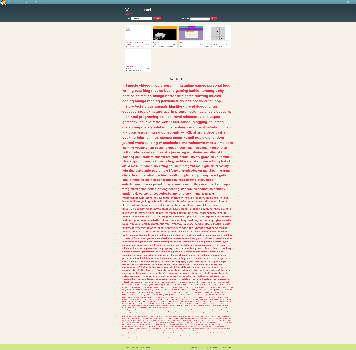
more (149, 328)
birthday (137, 248)
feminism (220, 270)
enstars (154, 308)
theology (167, 310)
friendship (179, 306)
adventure (153, 258)
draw (194, 287)
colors (126, 303)
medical (124, 299)
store (224, 284)
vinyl (226, 322)
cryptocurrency (167, 326)
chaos (172, 322)
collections (183, 330)
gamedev (129, 121)
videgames (168, 335)
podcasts (150, 301)
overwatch (185, 328)
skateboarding (161, 241)
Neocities (127, 347)
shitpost (124, 322)
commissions (208, 161)
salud (178, 297)
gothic (199, 238)
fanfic (131, 241)
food (226, 85)
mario (131, 287)
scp (213, 326)
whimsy (227, 248)
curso (205, 310)
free (177, 244)
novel (190, 284)
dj (133, 289)
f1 (165, 284)
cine (172, 261)
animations (188, 241)
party (206, 326)
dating (214, 330)
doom (195, 292)
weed (133, 297)
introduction (161, 254)
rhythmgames (125, 324)
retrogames (129, 310)
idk (124, 132)
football (225, 157)
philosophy (201, 106)
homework (200, 310)
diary (126, 126)
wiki (206, 238)
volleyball (204, 273)
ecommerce (205, 282)
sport (156, 170)
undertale (128, 209)
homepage (151, 303)
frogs (142, 310)
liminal (227, 312)
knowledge (164, 306)
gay (156, 197)
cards (145, 316)
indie (164, 170)
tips (151, 335)
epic (189, 297)
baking (220, 152)
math (216, 147)
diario (129, 335)
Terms (221, 347)
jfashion (215, 258)
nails (123, 310)
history (128, 106)
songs (228, 270)
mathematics (217, 251)
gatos (201, 216)
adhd (177, 324)
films (183, 142)
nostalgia (202, 137)
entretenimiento (165, 333)
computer (148, 205)
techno (194, 297)
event (180, 294)
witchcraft (141, 224)
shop (217, 209)
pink (169, 126)
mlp (124, 212)
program (189, 166)
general (224, 308)
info (201, 220)
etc (189, 152)
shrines (150, 316)
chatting (226, 297)
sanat (212, 320)
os (158, 322)
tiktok (221, 297)
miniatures (197, 335)
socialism (200, 297)
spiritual (134, 333)
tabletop (151, 299)
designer (214, 333)
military (218, 324)
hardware (211, 294)
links (131, 258)
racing (134, 306)
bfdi (175, 267)
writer (188, 314)
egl (227, 303)
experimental (213, 216)
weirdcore (188, 205)
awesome (171, 282)
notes (180, 316)
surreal (156, 310)
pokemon (216, 121)
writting (131, 303)
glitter (137, 322)
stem (170, 328)
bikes (224, 320)
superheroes (225, 316)
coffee (183, 201)
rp (222, 258)
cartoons (194, 126)
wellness (161, 310)
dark (188, 264)
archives (214, 316)
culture (158, 152)
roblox (145, 111)
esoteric (202, 316)
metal (207, 170)
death (175, 276)
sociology (188, 299)
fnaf (208, 197)
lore (207, 205)
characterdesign (130, 261)
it (178, 201)
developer (196, 244)
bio (220, 248)
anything (193, 220)
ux (164, 318)
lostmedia (167, 322)
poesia (217, 310)
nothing (182, 220)
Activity (24, 2)
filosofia (136, 326)
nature (157, 111)
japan (184, 209)
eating (129, 306)
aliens (173, 241)
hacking (189, 197)
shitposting (184, 310)
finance (126, 231)
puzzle (184, 234)
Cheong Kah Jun (131, 66)
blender (198, 258)
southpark (139, 297)
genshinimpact (207, 312)
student (223, 278)
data (180, 264)
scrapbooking (198, 308)
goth (136, 161)
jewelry (139, 276)
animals (161, 106)
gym (211, 238)
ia (207, 322)
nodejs (133, 46)
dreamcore (165, 258)
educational (127, 281)
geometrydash (155, 333)
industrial (148, 326)
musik (182, 333)
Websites (11, 2)
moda (149, 209)
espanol (140, 330)
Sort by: (127, 18)
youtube (157, 126)
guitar (223, 175)
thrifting (157, 303)
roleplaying (181, 261)
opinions (208, 335)
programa (135, 308)
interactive (161, 251)
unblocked (173, 289)
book (131, 212)
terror (124, 308)
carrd (174, 258)
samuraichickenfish (212, 44)
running (126, 270)
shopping (207, 209)
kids (186, 318)
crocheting (169, 312)
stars (201, 264)
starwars (163, 287)
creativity (222, 166)
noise (133, 270)
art (124, 85)
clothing (226, 209)
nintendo (192, 212)
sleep (182, 227)
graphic (156, 276)
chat (134, 216)
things (164, 281)
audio (174, 264)
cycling (174, 314)
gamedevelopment (217, 227)
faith (148, 335)
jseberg (129, 44)
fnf (145, 258)
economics (229, 299)
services (125, 292)
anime (189, 85)
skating (150, 289)
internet (143, 137)
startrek (184, 320)
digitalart (208, 166)
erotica (134, 316)
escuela (140, 292)
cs (130, 324)
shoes (169, 303)
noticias (134, 324)
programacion (186, 111)
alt (184, 264)
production (157, 273)
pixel (220, 264)
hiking (218, 241)
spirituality (176, 197)
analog (216, 299)
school (185, 121)
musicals (214, 254)
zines (167, 184)
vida (145, 303)
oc (183, 132)
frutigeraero (171, 227)
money (209, 220)
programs (129, 320)
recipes (125, 264)
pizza (125, 258)
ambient (182, 308)
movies (157, 90)
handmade (172, 320)
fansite (195, 264)
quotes (154, 314)
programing (148, 116)
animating (174, 326)
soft (170, 316)
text (214, 306)
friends (166, 175)
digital (135, 220)
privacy (222, 267)
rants (178, 310)
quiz (176, 322)
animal (145, 322)
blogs (149, 197)
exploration (135, 330)
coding (128, 100)
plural (217, 303)
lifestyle (174, 170)
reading (153, 100)
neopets (178, 333)
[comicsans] (165, 33)
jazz (142, 287)
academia (181, 303)
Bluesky (148, 347)
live (141, 318)
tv (160, 142)
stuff (224, 147)
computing (179, 287)
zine (151, 254)
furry (180, 100)
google (227, 326)
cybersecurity (223, 220)
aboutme (153, 175)
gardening (146, 132)
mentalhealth (162, 238)
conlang (181, 318)
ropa (156, 299)
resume (180, 238)
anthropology (143, 308)
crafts (220, 132)
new (195, 326)
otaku (229, 308)
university (148, 314)
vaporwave (144, 216)
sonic (161, 179)
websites (155, 220)
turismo (188, 308)
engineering (170, 189)
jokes (137, 337)
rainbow (124, 333)
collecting (165, 234)
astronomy (158, 216)
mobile (124, 316)
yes (217, 297)
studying (159, 261)
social (215, 197)
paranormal (166, 267)
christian (209, 306)
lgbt (125, 170)
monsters (161, 299)
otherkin (140, 303)
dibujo (141, 322)
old (173, 287)
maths (178, 282)
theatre (217, 224)
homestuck (149, 161)
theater (131, 284)
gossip (168, 330)
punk (175, 157)
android (169, 284)
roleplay (172, 179)
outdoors (202, 276)
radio (213, 212)
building (192, 312)
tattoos (213, 297)
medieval (145, 306)
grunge (173, 278)
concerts (198, 314)
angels (177, 301)
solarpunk (150, 324)
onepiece (140, 316)
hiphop (144, 267)
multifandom (194, 330)
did (213, 310)
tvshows (177, 224)
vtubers (203, 287)
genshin (175, 234)
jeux (227, 330)
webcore (164, 197)
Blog (206, 347)
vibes (204, 322)
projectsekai (174, 337)
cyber (151, 292)
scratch (196, 284)
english (152, 244)
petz (194, 310)
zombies (134, 335)
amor (167, 261)
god (227, 282)
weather (167, 297)
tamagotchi (209, 330)
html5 (190, 227)
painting (128, 157)
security (211, 261)
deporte (137, 287)
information (171, 212)
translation (168, 292)
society (129, 316)
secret (141, 337)
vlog (193, 278)
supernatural (186, 292)
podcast (213, 273)
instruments (223, 328)
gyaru (226, 241)
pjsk (141, 264)
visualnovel (170, 301)
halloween (203, 303)
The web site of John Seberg (134, 42)
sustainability (149, 310)
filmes (223, 276)
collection (164, 289)
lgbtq (142, 175)
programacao (202, 306)
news (197, 147)
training (206, 324)
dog (170, 251)
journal (128, 142)
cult (160, 333)
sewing (191, 179)
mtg (210, 318)
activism (137, 273)
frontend (196, 333)
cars (229, 142)
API (211, 347)
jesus (219, 284)
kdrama (210, 299)
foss (223, 314)
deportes (150, 261)
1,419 (202, 44)
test (151, 147)
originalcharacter (188, 324)
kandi (152, 297)
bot (194, 320)
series (184, 157)
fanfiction (171, 147)
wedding (151, 306)
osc (146, 254)
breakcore (151, 270)
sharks (124, 284)
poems (224, 231)
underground (221, 322)
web (164, 121)
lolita (209, 284)
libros (197, 231)
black (189, 328)
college (223, 287)
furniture (159, 314)
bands (182, 301)
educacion (210, 201)
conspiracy (172, 306)
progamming (185, 276)
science (206, 111)
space (159, 147)
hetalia (142, 314)
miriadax (188, 330)
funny (204, 175)
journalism (203, 248)
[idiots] (191, 33)
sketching (195, 299)
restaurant (221, 301)
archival (150, 337)
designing (141, 278)
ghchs (224, 254)
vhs (186, 301)
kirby (190, 303)
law (206, 264)
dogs (132, 132)
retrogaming (192, 289)
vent (146, 281)
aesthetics (205, 189)
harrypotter (151, 312)
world (124, 301)
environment (154, 287)
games (222, 46)
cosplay (140, 209)
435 (149, 68)
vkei (218, 261)
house (173, 328)
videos (209, 132)
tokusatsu (146, 337)
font (162, 46)
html (134, 116)
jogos (143, 241)
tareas (187, 337)
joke (205, 330)
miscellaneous (162, 335)
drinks (222, 335)
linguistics (226, 234)
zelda (177, 328)
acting (161, 284)
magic (176, 209)
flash (226, 292)
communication (198, 322)
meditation (144, 324)
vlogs (160, 318)
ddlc (126, 337)
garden (175, 312)
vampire (135, 320)
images (125, 289)
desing (207, 328)
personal (214, 85)
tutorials (196, 316)
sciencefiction (217, 308)
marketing (160, 166)
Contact (228, 347)
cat (168, 157)
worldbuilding (146, 142)
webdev (184, 284)
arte (180, 95)
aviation (173, 310)
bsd (159, 301)
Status (215, 347)
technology (144, 106)
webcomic (196, 142)
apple (230, 322)
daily (133, 322)
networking (223, 310)
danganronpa (128, 267)
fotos (161, 328)
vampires (215, 231)
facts (193, 328)
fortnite (139, 258)
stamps (199, 241)
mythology (203, 254)
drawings (142, 244)
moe (161, 324)
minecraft (190, 116)
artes (146, 292)
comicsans (156, 42)
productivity (124, 335)
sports (168, 111)
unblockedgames (219, 326)
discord (215, 205)
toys (124, 241)
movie (157, 209)
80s (205, 284)
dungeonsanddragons (142, 333)
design (158, 95)
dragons (183, 254)
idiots (180, 42)
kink (131, 333)
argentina (203, 335)
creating (179, 314)
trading (161, 294)
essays (129, 238)
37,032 (148, 44)
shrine (196, 267)
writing (128, 90)
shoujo (162, 322)
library (205, 308)
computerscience (210, 292)
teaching (127, 254)
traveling (199, 261)
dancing (227, 238)
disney (139, 324)
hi (133, 299)
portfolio (168, 100)
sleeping (200, 227)
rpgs (132, 276)
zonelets (184, 270)
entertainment (132, 184)
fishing (214, 301)
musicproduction (158, 316)
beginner (139, 335)
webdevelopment (131, 251)
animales (131, 294)
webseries (165, 308)
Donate (197, 347)
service (158, 306)
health (206, 147)
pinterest (146, 273)
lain (137, 241)
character (146, 318)
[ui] (218, 33)
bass (211, 328)
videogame (223, 111)
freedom (190, 301)
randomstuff (125, 328)
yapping (129, 308)
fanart (214, 175)
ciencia (200, 333)
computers (141, 126)
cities (123, 337)
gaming (182, 90)
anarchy (190, 316)
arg (200, 132)
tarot (172, 238)
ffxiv (213, 270)
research (153, 224)
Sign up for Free (340, 2)
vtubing (153, 328)
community (190, 184)
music (133, 85)
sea (184, 337)
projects (207, 224)
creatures (178, 330)
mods (223, 312)
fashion (195, 90)
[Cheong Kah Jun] (138, 57)
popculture (179, 251)
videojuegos (210, 116)
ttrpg (125, 189)
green (162, 297)
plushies (141, 270)
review (124, 320)
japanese (188, 224)
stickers (214, 282)
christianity (186, 267)
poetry (197, 100)
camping (203, 320)
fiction (126, 152)
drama (137, 299)
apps (149, 241)
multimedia (177, 292)
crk (162, 320)
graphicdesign (191, 170)
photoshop (165, 337)
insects (155, 294)
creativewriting (212, 322)
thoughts (170, 201)
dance (148, 166)
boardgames (173, 273)
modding (158, 248)
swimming (184, 297)
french (129, 318)
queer (177, 137)
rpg (196, 175)
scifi (138, 157)
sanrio (146, 170)
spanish (134, 264)
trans (227, 170)
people (130, 299)
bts (133, 278)
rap (164, 244)
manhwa (138, 281)
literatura (206, 278)
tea (174, 284)
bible (208, 303)
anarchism (196, 282)
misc (201, 284)
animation (143, 95)
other (163, 231)
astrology (190, 238)
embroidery (202, 328)
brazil (195, 306)
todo (202, 324)
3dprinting (126, 297)
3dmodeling (152, 278)
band (198, 224)
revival (226, 324)
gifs (152, 264)
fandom (217, 137)
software (175, 166)
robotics (147, 276)
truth (219, 316)
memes (166, 137)
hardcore (163, 303)
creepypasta (219, 244)
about (165, 220)
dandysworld (152, 320)
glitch (164, 314)
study (126, 193)
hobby (182, 258)
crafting (204, 212)
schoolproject (185, 312)
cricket (213, 303)
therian (204, 294)
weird (148, 193)
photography (213, 90)
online (142, 261)
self (219, 335)
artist (126, 166)
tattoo (218, 312)
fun (214, 106)
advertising (124, 330)
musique (130, 326)
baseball (133, 292)
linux (155, 137)
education (130, 111)
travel (177, 116)
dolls (156, 231)
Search (18, 2)
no (205, 261)
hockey (204, 301)
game (189, 95)
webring (179, 335)
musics (187, 322)
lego (166, 294)
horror (170, 95)
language (194, 209)
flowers (126, 205)
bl (156, 264)
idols (210, 326)
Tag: (185, 18)
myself (190, 261)
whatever (138, 289)
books (169, 90)
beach (180, 328)
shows (127, 161)
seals (151, 318)
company (166, 320)
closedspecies (135, 314)
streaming (137, 179)
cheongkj (129, 68)
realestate (187, 287)
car (178, 278)
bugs (125, 224)
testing (126, 220)
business (185, 147)
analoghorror (126, 314)
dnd (132, 170)
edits (134, 337)
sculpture (196, 303)
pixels (189, 251)
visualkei (130, 330)
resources (138, 254)
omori (151, 281)
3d (216, 157)
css (140, 70)
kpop (217, 100)
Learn (31, 2)
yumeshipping (181, 326)
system (207, 234)
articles (158, 320)
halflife (216, 335)
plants (188, 175)
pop (169, 287)
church (181, 324)
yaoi (167, 224)
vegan (144, 330)
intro (159, 244)
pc (219, 287)
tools (199, 278)
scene (176, 184)
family (193, 248)
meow (147, 264)
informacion (181, 322)
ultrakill (229, 320)
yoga (145, 289)
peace (212, 335)
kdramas (143, 312)
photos (184, 193)
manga (140, 100)
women (210, 308)
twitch (201, 270)
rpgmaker (208, 316)
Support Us (38, 2)
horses (230, 287)
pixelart (224, 161)
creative (166, 209)
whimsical (165, 328)
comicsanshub (157, 44)
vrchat (202, 326)
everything (206, 184)
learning (128, 147)
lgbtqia (146, 297)
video (226, 126)
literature (183, 106)
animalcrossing (154, 330)
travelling (126, 278)
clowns (124, 287)
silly (167, 152)
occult (145, 227)
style (223, 261)
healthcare (228, 301)
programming (217, 46)
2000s (174, 121)
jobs (175, 335)
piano (189, 258)
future (198, 326)
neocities (154, 322)
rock (182, 179)
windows (127, 248)
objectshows (164, 264)
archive (180, 161)
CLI (203, 347)
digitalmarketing (174, 308)
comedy (219, 189)
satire (222, 324)
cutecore (139, 152)
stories (197, 152)
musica (215, 95)
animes (126, 227)
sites (209, 310)
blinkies (227, 216)
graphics (207, 157)
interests (137, 231)
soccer (199, 201)
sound (172, 299)
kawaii (189, 137)
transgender (147, 238)
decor (208, 320)
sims (140, 326)
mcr (130, 289)
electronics (138, 189)
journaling (178, 152)
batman (206, 318)
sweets (191, 322)
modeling (222, 299)
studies (226, 333)
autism (148, 231)
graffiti (190, 310)
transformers (186, 282)
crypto (226, 224)
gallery (192, 254)
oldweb (136, 205)
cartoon (126, 244)
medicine (184, 244)
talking (169, 314)
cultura (167, 299)
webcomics (189, 189)
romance (133, 234)
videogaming (226, 306)
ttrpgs (182, 212)
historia (137, 284)
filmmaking (224, 273)
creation (219, 306)
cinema (159, 157)
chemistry (144, 284)
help (218, 289)
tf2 (164, 273)
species (129, 322)
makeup (136, 166)
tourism (139, 306)
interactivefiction (162, 330)
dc (224, 294)
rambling (173, 330)
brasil (163, 276)
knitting (205, 231)
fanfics (166, 316)
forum (157, 297)
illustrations (169, 318)
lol (179, 267)
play (213, 318)
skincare (219, 294)
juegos (145, 220)
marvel (218, 238)
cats (138, 90)
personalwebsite (176, 216)
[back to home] (3, 3)
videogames (149, 85)
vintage (195, 193)
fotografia (161, 270)
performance (218, 318)
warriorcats (187, 294)
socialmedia (213, 276)
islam (219, 328)
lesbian (215, 278)
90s (192, 157)
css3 (128, 333)
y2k (189, 132)
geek (150, 322)
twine (147, 287)
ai (194, 132)
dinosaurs (164, 278)
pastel (215, 287)
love (148, 121)
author (139, 301)
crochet (147, 157)
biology (222, 201)
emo (221, 142)
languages (222, 184)
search (124, 306)
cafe (214, 284)
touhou (205, 251)
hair (149, 308)
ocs (188, 100)
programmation (218, 320)
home (202, 267)
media (211, 142)
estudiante (137, 310)
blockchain (189, 320)
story (201, 179)
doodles (198, 320)
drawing (201, 95)
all (178, 231)
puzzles (185, 248)
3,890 (175, 44)
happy (189, 335)
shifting (222, 333)
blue (194, 276)
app (134, 244)
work (125, 234)
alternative (156, 212)
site (162, 224)
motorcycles (205, 333)
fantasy (180, 126)
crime (191, 326)
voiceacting (211, 314)
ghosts (193, 314)
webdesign (157, 201)
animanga (130, 301)
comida (192, 161)
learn (186, 303)
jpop (151, 284)
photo (147, 234)
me (198, 166)
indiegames (154, 267)
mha (157, 328)
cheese (230, 330)
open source (135, 347)
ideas (201, 299)
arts (149, 152)
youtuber (157, 324)
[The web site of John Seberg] (138, 33)
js (122, 303)
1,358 (229, 44)
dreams (216, 234)
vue (173, 46)
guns (201, 318)
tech (126, 116)
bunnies (213, 264)
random (162, 132)
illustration (211, 126)
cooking (129, 137)
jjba (184, 314)
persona (220, 292)
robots (196, 251)
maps (205, 299)
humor (174, 254)
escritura (225, 318)
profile (172, 231)
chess (177, 248)
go (212, 46)
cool (125, 179)
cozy (157, 281)
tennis (159, 308)
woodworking (228, 335)
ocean (227, 258)
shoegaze (145, 320)
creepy (223, 289)
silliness (218, 333)
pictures (195, 273)
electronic (221, 282)
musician (184, 335)
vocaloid (141, 147)
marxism (197, 328)
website (209, 152)
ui (206, 42)
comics (128, 95)
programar (173, 294)
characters (130, 175)
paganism (131, 328)
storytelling (143, 201)
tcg (172, 335)
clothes (150, 179)
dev (230, 278)
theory (124, 318)
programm (200, 330)
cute (207, 100)
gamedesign (148, 251)
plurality (157, 289)
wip (132, 224)
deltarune (154, 189)
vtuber (224, 197)
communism (173, 270)
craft (138, 267)
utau (207, 270)
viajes (187, 326)
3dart (227, 314)
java (176, 299)
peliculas (209, 241)
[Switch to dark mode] (354, 2)
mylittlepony (135, 318)
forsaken (178, 320)
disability (138, 328)
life (141, 121)
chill (136, 303)
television (187, 231)
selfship (176, 318)
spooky (148, 330)
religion (177, 175)
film (172, 106)
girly (198, 287)
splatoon (207, 244)
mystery (168, 248)
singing (222, 212)
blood (143, 326)
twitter (228, 328)
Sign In (349, 2)
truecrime (182, 299)
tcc (135, 301)
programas (197, 301)
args (178, 284)
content (230, 318)
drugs (214, 312)
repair (223, 330)
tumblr (200, 292)
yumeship (211, 289)
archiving (155, 337)
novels (206, 258)
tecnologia (156, 227)
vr (123, 238)
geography (185, 273)
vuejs (129, 46)
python (213, 248)
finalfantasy (172, 333)
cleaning (174, 303)
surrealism (207, 297)
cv (179, 312)
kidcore (185, 306)
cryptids (204, 314)
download (180, 337)
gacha (132, 312)
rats (192, 308)
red (210, 333)
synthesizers (159, 326)
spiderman (191, 318)
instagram (165, 324)
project (200, 205)
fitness (126, 216)
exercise (215, 328)
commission (197, 324)
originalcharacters (133, 197)
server (197, 318)
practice (140, 320)
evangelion (144, 328)
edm (155, 301)
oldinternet (172, 324)
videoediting (140, 294)
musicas (175, 316)
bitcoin (173, 297)
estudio (156, 318)
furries (136, 227)
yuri (179, 241)
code (209, 179)
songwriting (212, 324)
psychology (166, 161)
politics (165, 116)
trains (210, 287)
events (154, 234)
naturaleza (155, 335)
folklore (185, 316)
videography (182, 289)
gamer (124, 294)
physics (192, 216)
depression (125, 312)
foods (215, 267)
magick (149, 333)
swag (208, 267)
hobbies (200, 197)
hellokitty (186, 278)
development (153, 184)
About (192, 347)
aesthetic (170, 142)
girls (228, 284)
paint (169, 337)
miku (199, 294)
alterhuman (198, 312)
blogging (200, 121)
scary (190, 306)
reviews (137, 193)
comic (175, 132)
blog (146, 90)
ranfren (159, 337)
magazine (137, 312)
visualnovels (195, 234)
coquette (147, 248)
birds (173, 220)
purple (209, 301)
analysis (223, 303)
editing (217, 170)
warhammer (190, 333)
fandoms (176, 205)
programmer (158, 292)
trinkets (148, 294)
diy (198, 157)
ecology (230, 289)
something (218, 330)
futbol (137, 238)
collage (125, 276)
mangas (144, 301)
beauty (173, 193)
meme (170, 244)
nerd (194, 294)
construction (202, 289)
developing (144, 335)
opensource (144, 299)
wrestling (193, 270)
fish (141, 234)
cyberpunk (208, 193)
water (163, 312)
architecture (162, 205)
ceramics (157, 312)
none (169, 276)
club (193, 335)
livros (156, 284)
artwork (163, 301)
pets (191, 201)
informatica (142, 212)
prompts (130, 337)
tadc (185, 333)
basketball (128, 201)
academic (218, 314)
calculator (124, 326)
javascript (138, 46)
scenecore (127, 273)
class (153, 326)
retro (156, 121)
